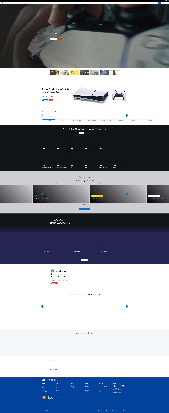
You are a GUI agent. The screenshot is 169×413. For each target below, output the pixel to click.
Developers (100, 390)
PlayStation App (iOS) (116, 388)
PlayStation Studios (45, 387)
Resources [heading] (101, 383)
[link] (56, 245)
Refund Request (87, 391)
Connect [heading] (114, 383)
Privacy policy (103, 410)
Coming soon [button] (87, 132)
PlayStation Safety (87, 386)
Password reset (87, 390)
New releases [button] (82, 132)
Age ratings (100, 387)
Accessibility (72, 386)
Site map (113, 410)
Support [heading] (86, 383)
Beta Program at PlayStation (117, 392)
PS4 (57, 386)
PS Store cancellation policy (103, 386)
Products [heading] (58, 383)
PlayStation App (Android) (117, 389)
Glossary (100, 391)
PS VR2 (57, 387)
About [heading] (43, 383)
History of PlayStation (45, 391)
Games (57, 391)
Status (86, 387)
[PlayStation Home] (2, 3)
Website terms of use (108, 410)
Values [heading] (72, 383)
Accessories (58, 390)
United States (46, 410)
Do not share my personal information (121, 410)
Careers (43, 386)
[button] (54, 72)
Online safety (73, 387)
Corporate (43, 390)
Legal (99, 410)
